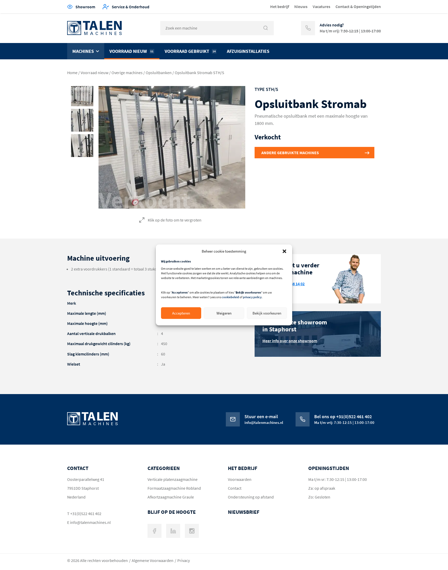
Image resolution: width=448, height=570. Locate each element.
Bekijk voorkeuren (267, 313)
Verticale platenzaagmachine (173, 479)
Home (72, 72)
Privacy (183, 560)
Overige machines (127, 72)
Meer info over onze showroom (289, 340)
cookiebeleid (230, 297)
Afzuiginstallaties (248, 51)
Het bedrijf (279, 6)
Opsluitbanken (159, 72)
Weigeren (224, 313)
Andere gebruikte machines (290, 152)
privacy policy (252, 297)
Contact (234, 488)
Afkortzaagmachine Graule (171, 497)
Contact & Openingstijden (358, 6)
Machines (83, 51)
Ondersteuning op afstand (251, 497)
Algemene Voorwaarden (152, 560)
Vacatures (321, 6)
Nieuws (300, 6)
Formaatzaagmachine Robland (174, 488)
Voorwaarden (239, 479)
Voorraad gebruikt (190, 51)
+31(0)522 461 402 (85, 513)
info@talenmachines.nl (90, 522)
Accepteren (181, 313)
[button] (284, 251)
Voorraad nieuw (131, 51)
